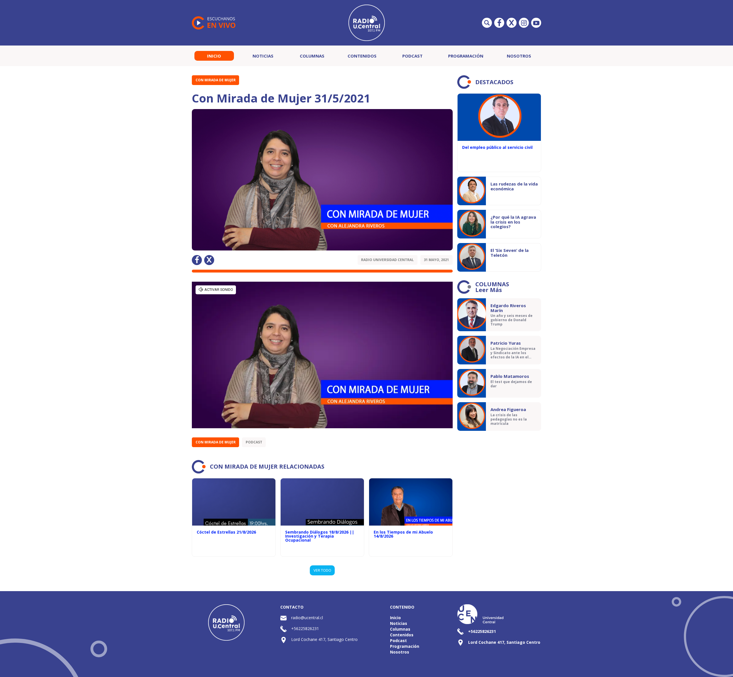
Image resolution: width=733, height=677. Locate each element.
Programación (465, 56)
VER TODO (322, 570)
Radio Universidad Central (387, 259)
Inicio (214, 56)
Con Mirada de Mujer (216, 80)
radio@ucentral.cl (307, 617)
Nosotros (519, 56)
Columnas (312, 56)
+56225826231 (305, 628)
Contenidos (362, 56)
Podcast (412, 56)
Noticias (263, 56)
